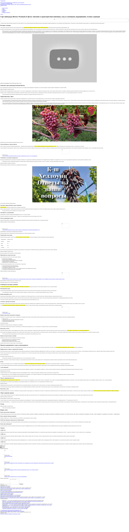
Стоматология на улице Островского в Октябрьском (10, 510)
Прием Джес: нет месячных (5, 486)
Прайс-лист (4, 10)
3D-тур (3, 11)
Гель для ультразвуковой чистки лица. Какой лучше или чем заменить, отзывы (15, 503)
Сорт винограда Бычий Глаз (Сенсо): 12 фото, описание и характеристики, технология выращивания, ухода (21, 229)
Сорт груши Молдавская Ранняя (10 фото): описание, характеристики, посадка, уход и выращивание (19, 155)
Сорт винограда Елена (6, 313)
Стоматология (2, 0)
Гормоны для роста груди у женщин (6, 494)
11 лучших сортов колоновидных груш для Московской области (11, 492)
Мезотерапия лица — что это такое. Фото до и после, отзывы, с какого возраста (16, 506)
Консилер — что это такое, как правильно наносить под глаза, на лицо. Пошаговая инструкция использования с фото (22, 501)
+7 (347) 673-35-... (6, 3)
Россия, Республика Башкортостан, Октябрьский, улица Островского (12, 2)
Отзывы (3, 9)
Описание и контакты (6, 12)
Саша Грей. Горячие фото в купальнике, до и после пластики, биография (15, 508)
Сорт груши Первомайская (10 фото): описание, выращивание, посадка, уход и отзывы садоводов (21, 469)
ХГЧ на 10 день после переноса (5, 490)
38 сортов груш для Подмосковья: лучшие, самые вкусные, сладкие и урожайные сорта (15, 488)
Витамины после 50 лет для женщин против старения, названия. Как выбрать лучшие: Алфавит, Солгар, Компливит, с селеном (22, 497)
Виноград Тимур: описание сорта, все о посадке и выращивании (15, 476)
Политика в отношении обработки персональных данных (10, 513)
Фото (3, 8)
